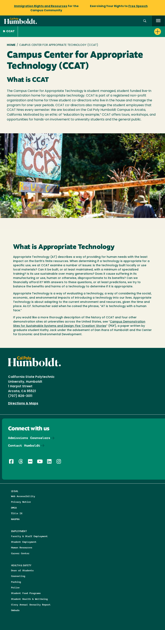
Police (15, 587)
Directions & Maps (23, 403)
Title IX (16, 513)
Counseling (18, 576)
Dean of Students (22, 570)
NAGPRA (15, 519)
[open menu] (158, 21)
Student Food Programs (26, 593)
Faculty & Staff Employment (29, 536)
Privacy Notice (21, 501)
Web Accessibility (23, 496)
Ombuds (15, 610)
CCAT (10, 31)
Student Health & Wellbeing (29, 598)
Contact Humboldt (24, 445)
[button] (145, 21)
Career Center (20, 553)
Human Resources (21, 547)
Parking (16, 581)
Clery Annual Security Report (31, 604)
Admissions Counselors (29, 438)
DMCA (14, 507)
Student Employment (23, 541)
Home (11, 45)
